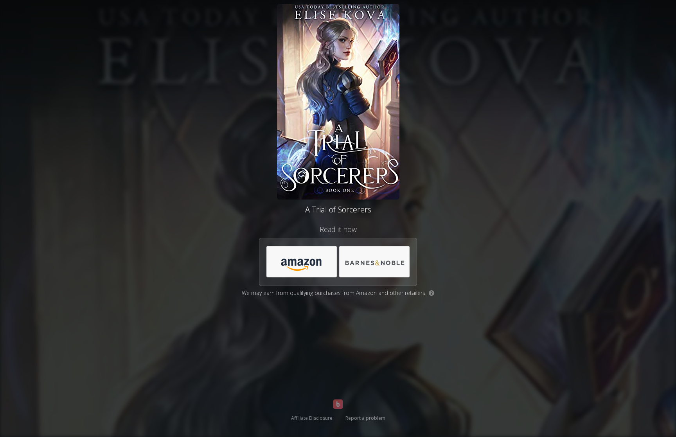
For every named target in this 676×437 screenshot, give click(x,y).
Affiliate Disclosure (312, 418)
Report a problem (365, 418)
